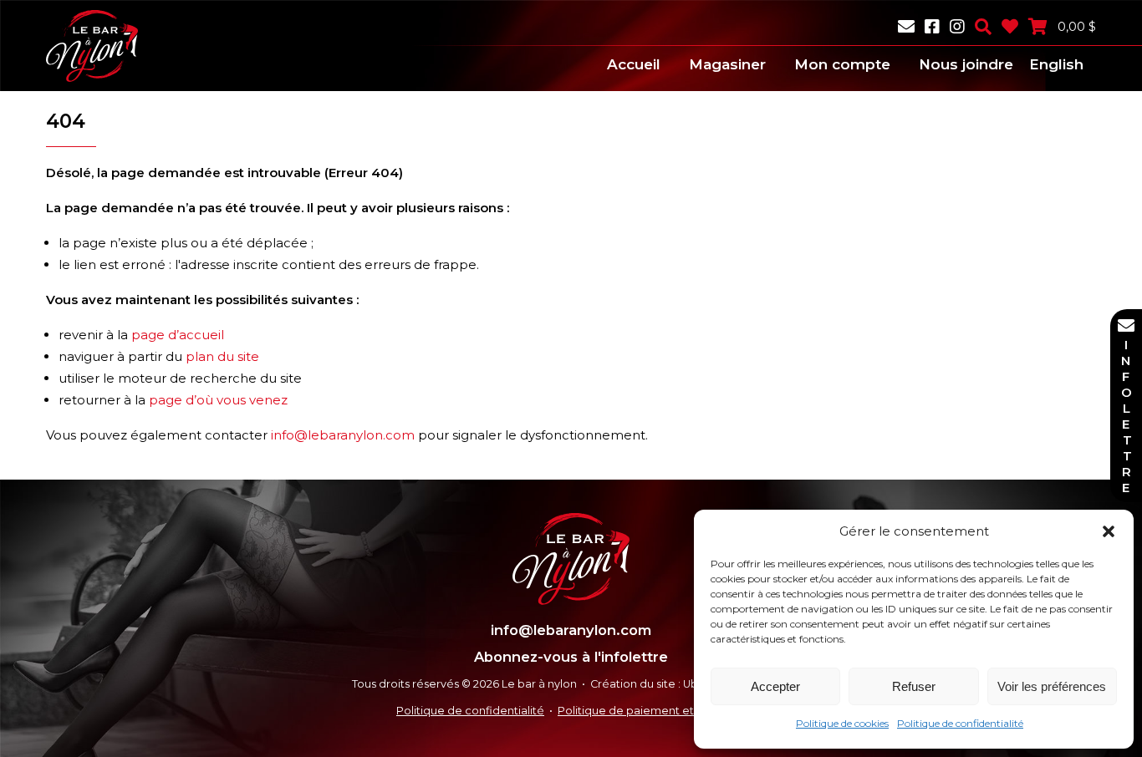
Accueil (633, 64)
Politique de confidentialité (960, 723)
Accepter (775, 686)
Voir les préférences (1051, 686)
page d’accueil (177, 335)
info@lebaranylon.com (343, 435)
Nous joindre (966, 64)
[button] (1108, 531)
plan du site (222, 356)
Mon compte (842, 64)
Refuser (914, 686)
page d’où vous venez (218, 400)
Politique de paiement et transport (652, 710)
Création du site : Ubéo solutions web (690, 684)
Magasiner (727, 64)
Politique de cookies (842, 723)
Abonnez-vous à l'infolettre (571, 656)
